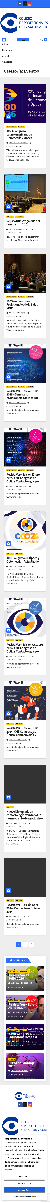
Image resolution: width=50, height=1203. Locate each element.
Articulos (6, 56)
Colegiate (7, 61)
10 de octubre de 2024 (19, 656)
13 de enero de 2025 (18, 486)
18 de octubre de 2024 (19, 566)
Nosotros (7, 50)
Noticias (30, 297)
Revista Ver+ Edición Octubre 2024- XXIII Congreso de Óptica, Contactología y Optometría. (24, 649)
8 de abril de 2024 (17, 916)
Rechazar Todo (24, 1183)
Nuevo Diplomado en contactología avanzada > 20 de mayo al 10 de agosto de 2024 (24, 816)
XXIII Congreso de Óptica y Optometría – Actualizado (22, 559)
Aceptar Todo (24, 1190)
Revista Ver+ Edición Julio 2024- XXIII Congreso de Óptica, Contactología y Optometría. (22, 733)
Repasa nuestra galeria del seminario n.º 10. (23, 222)
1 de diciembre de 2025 (19, 229)
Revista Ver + (24, 972)
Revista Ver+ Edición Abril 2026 (23, 1006)
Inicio (5, 44)
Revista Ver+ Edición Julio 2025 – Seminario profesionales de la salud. (22, 394)
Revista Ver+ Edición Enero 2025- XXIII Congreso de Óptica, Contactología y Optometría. (23, 479)
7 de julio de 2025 (17, 313)
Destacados (11, 127)
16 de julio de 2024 (18, 740)
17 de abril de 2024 (18, 823)
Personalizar (24, 1176)
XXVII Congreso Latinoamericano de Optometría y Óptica (19, 134)
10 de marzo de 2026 (18, 143)
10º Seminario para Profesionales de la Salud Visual (22, 304)
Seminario (19, 217)
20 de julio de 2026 (20, 983)
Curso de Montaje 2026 (21, 1064)
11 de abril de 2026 (20, 1012)
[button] (42, 39)
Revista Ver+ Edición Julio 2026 (23, 977)
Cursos (12, 1059)
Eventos (21, 127)
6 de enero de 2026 (19, 1071)
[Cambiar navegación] (23, 39)
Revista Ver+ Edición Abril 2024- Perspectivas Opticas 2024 (23, 908)
